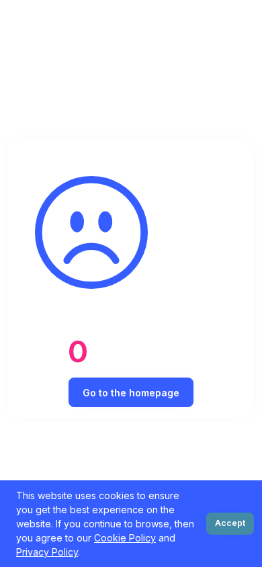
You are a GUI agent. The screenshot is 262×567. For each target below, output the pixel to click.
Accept (230, 523)
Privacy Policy (47, 552)
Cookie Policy (125, 537)
